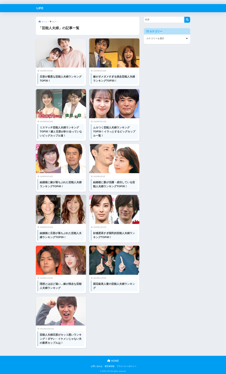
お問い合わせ (97, 366)
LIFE (39, 8)
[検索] (187, 20)
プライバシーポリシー (126, 366)
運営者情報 (109, 366)
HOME (114, 360)
